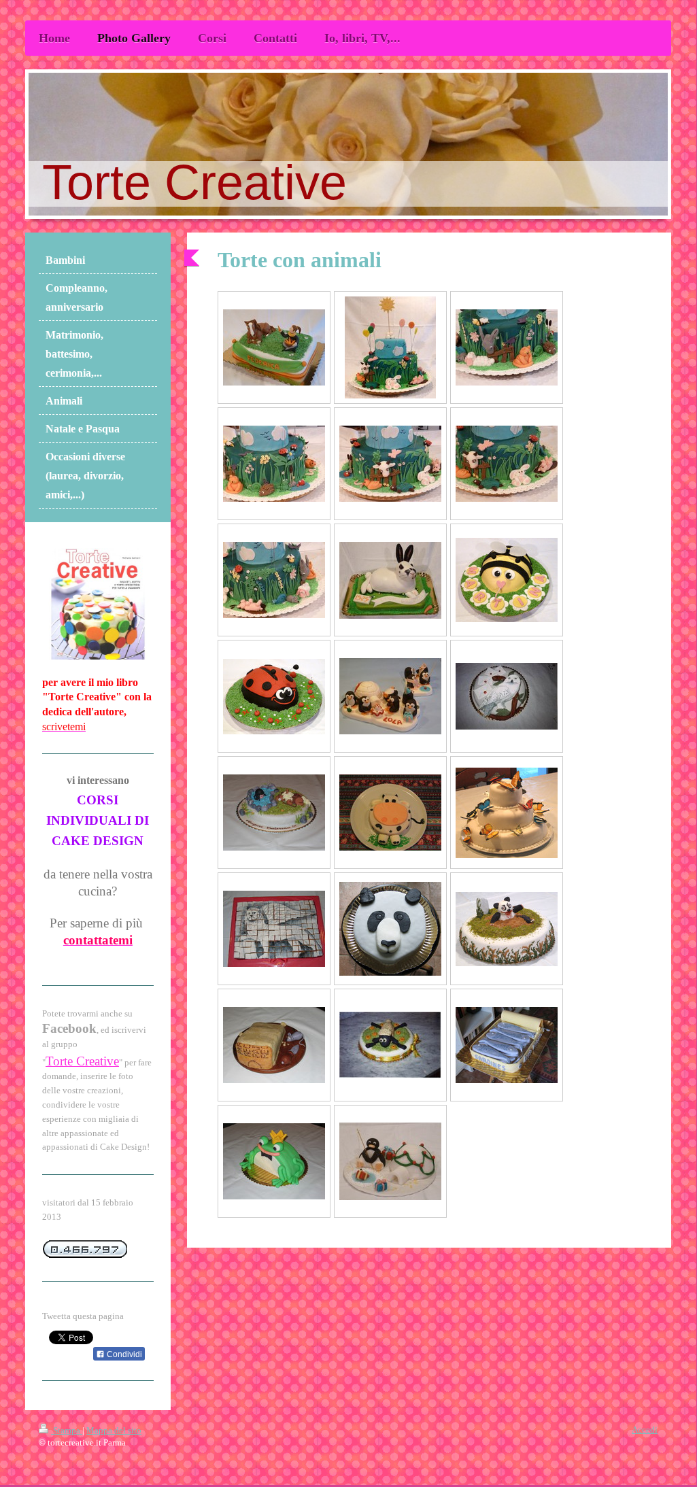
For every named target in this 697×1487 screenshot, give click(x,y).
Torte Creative (82, 1061)
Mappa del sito (113, 1430)
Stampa (66, 1430)
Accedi (645, 1429)
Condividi (123, 1354)
